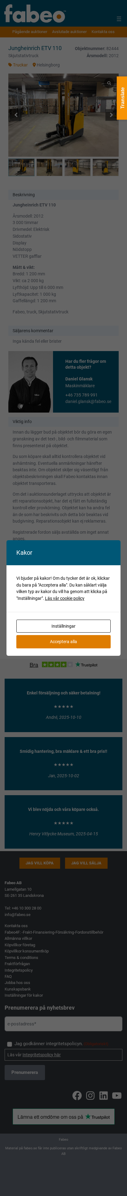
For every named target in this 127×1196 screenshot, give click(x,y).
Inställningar (63, 626)
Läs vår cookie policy (64, 598)
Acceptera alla (63, 641)
